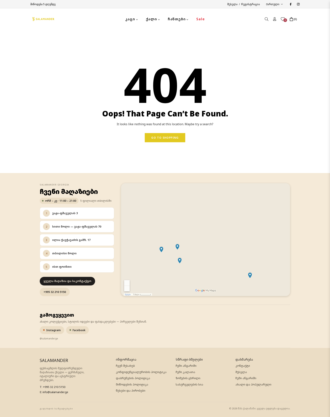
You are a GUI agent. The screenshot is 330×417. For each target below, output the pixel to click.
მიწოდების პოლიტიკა (132, 384)
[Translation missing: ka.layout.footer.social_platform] (290, 4)
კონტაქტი (242, 365)
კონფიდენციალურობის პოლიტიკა (141, 372)
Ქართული (272, 4)
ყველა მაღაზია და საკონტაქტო (67, 281)
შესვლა (241, 372)
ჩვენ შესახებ (125, 365)
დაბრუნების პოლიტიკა (133, 378)
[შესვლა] (274, 19)
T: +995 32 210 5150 (52, 387)
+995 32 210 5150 (55, 292)
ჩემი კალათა (185, 372)
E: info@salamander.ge (54, 392)
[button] (266, 19)
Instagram (53, 330)
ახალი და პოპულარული (253, 384)
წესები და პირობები (130, 390)
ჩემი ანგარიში (186, 365)
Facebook (79, 330)
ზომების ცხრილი (188, 378)
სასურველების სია (189, 384)
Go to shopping (165, 137)
